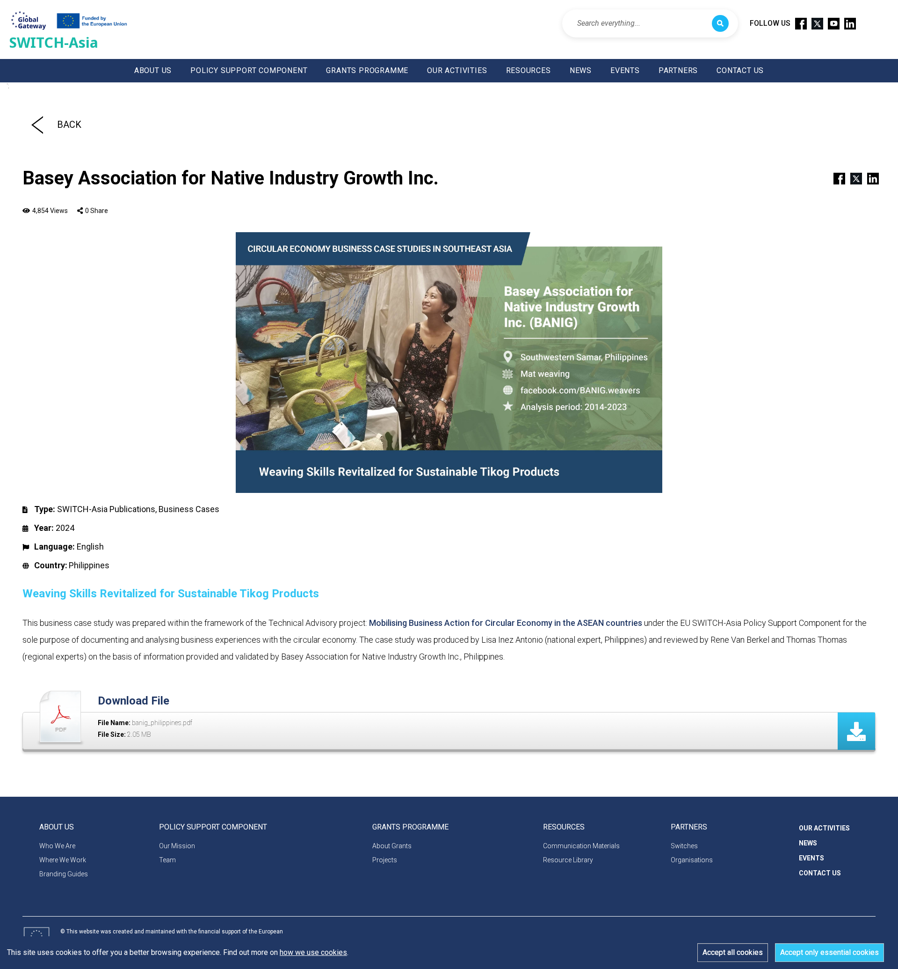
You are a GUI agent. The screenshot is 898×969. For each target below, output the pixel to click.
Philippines (89, 565)
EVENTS (625, 70)
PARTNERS (678, 70)
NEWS (581, 70)
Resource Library (568, 860)
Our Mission (177, 846)
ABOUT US (153, 70)
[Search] (720, 23)
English (90, 546)
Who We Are (57, 846)
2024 (65, 528)
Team (167, 860)
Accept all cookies (732, 952)
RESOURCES (528, 70)
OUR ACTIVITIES (457, 70)
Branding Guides (63, 874)
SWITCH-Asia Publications (106, 509)
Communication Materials (581, 846)
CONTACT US (740, 70)
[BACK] (37, 124)
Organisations (692, 860)
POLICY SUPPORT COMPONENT (248, 70)
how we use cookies (313, 952)
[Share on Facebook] (835, 177)
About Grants (392, 846)
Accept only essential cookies (829, 952)
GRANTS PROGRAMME (367, 70)
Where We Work (62, 860)
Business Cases (189, 509)
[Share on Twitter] (852, 177)
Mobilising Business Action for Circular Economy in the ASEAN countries (505, 623)
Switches (684, 846)
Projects (384, 860)
